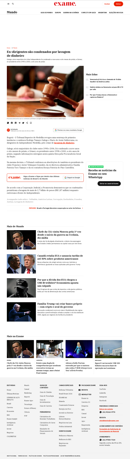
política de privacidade (51, 456)
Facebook (102, 401)
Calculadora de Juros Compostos (47, 424)
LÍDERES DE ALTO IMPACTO (13, 399)
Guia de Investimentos (45, 401)
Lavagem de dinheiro (23, 202)
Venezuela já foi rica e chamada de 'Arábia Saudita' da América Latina (105, 80)
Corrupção (58, 199)
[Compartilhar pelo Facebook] (12, 123)
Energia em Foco (65, 409)
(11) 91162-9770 (108, 412)
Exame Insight (12, 419)
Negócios (10, 433)
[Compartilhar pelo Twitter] (23, 123)
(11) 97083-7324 (108, 440)
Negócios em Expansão (63, 444)
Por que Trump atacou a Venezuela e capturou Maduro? (103, 96)
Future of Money (30, 408)
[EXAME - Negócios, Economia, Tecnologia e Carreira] (65, 4)
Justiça (10, 202)
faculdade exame (89, 385)
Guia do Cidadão (46, 392)
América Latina (45, 199)
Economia (10, 411)
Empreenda (86, 425)
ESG (8, 415)
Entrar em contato (106, 409)
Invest (9, 429)
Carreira (10, 407)
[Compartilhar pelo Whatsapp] (8, 123)
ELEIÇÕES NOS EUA (116, 13)
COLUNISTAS (11, 436)
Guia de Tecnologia (47, 396)
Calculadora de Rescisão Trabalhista (47, 418)
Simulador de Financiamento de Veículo (46, 431)
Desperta (85, 406)
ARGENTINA (102, 13)
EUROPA (58, 13)
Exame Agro (28, 401)
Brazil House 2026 (65, 394)
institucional (11, 456)
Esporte (27, 397)
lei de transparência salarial (70, 456)
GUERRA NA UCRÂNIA (71, 13)
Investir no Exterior (66, 413)
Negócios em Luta (65, 423)
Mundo (12, 12)
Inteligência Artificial (11, 424)
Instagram (103, 397)
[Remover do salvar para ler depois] (31, 123)
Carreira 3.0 (86, 402)
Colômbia (33, 199)
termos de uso (22, 456)
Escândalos (68, 199)
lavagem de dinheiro (64, 143)
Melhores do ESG (65, 439)
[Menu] (8, 4)
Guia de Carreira (46, 406)
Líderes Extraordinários (64, 418)
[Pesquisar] (12, 4)
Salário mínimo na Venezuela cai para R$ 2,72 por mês (106, 88)
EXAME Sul (63, 397)
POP (25, 416)
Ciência (27, 412)
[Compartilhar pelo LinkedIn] (15, 123)
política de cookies (35, 456)
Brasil (9, 404)
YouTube (102, 389)
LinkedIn (102, 393)
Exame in (85, 398)
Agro (83, 421)
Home (8, 48)
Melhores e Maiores (66, 436)
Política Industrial (65, 426)
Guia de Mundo (47, 13)
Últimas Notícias (13, 394)
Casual (26, 389)
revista (85, 390)
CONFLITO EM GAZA (88, 13)
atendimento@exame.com (109, 421)
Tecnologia (28, 404)
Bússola (62, 401)
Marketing (28, 393)
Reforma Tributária (66, 390)
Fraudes (78, 199)
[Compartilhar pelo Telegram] (19, 123)
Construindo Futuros (66, 405)
